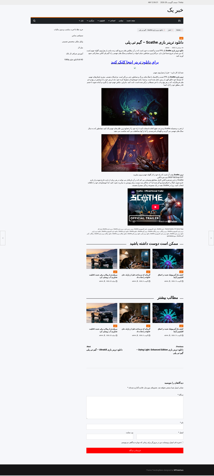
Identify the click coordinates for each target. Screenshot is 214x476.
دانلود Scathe (133, 231)
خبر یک (175, 10)
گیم (88, 233)
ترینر (132, 229)
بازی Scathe (160, 229)
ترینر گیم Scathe (142, 231)
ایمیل (180, 432)
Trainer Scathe (169, 229)
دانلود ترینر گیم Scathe (134, 233)
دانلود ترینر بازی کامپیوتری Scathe (159, 233)
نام (181, 423)
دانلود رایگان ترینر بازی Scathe (103, 233)
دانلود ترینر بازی (96, 231)
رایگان (92, 233)
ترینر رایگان (163, 231)
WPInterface (178, 470)
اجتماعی (112, 20)
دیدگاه (180, 395)
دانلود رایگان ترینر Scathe (119, 233)
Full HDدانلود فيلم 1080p (73, 60)
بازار (82, 20)
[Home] (178, 32)
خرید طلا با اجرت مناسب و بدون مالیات (68, 29)
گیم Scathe (180, 236)
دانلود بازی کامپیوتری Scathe (110, 231)
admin (167, 48)
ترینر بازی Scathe (118, 229)
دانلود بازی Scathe (124, 231)
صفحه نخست (131, 20)
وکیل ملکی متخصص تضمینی (72, 42)
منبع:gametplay (171, 236)
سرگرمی (91, 20)
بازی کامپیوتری (152, 229)
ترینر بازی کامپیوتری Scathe (175, 231)
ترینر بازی (127, 229)
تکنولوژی (102, 20)
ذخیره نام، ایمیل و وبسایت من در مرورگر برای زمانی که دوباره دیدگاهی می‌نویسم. (151, 442)
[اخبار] (170, 32)
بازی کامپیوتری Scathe (140, 229)
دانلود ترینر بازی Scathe (176, 233)
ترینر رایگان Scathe (153, 231)
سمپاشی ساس (77, 36)
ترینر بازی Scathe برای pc (105, 229)
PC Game (177, 229)
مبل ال (80, 48)
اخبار (181, 38)
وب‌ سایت (129, 432)
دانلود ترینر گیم (145, 233)
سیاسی (121, 20)
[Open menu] (179, 20)
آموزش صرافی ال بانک (74, 54)
